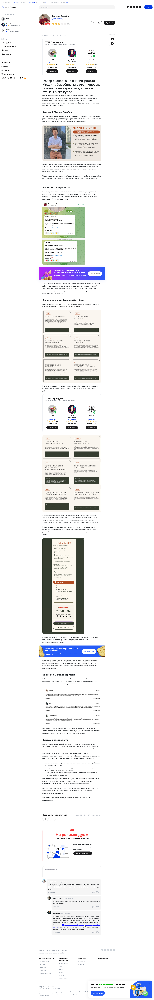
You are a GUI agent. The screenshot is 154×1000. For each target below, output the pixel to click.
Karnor (8, 29)
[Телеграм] (131, 7)
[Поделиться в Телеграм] (112, 39)
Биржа (4, 50)
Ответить (51, 892)
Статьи (4, 66)
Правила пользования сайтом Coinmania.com (52, 953)
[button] (56, 892)
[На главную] (8, 7)
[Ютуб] (140, 7)
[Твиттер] (134, 7)
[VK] (128, 7)
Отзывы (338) (15, 20)
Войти (148, 7)
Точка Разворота (11, 24)
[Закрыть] (149, 983)
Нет (52, 819)
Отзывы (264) (16, 25)
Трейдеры (6, 42)
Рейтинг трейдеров (82, 853)
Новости (5, 62)
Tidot (7, 18)
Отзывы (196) (15, 31)
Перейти (108, 23)
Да (45, 819)
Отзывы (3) (96, 23)
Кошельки (6, 54)
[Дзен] (137, 7)
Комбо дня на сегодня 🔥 (13, 78)
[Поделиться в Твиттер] (112, 43)
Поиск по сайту (41, 7)
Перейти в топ (95, 274)
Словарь (5, 70)
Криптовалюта (8, 46)
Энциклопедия (8, 74)
